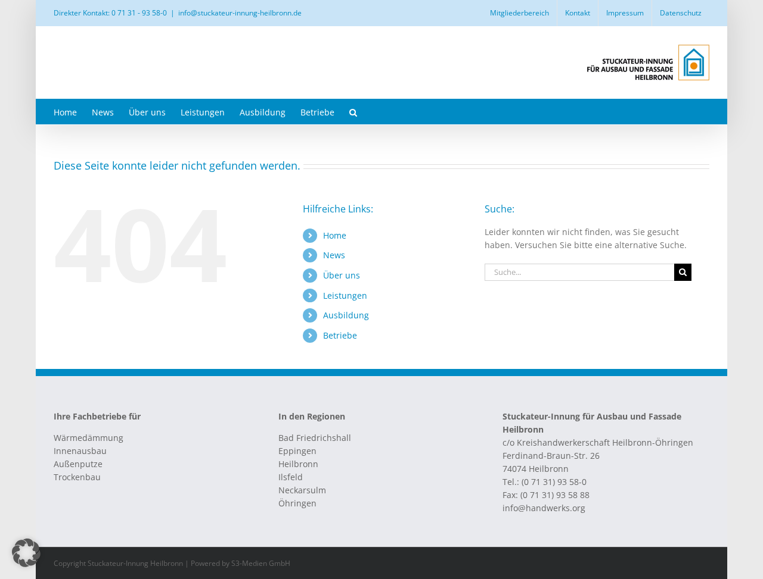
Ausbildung (346, 315)
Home (334, 235)
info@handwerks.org (544, 508)
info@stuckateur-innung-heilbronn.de (240, 13)
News (334, 255)
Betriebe (340, 335)
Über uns (341, 275)
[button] (353, 111)
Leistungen (345, 295)
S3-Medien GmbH (260, 563)
